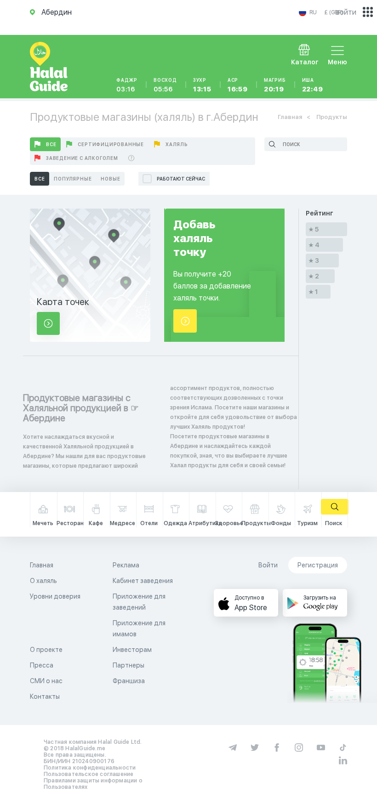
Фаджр (126, 85)
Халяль (177, 144)
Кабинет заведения (143, 580)
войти (346, 12)
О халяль (43, 580)
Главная (290, 116)
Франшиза (129, 681)
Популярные (72, 178)
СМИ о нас (46, 681)
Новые (110, 178)
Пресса (41, 665)
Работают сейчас (181, 178)
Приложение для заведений (139, 602)
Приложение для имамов (139, 628)
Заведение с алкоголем (82, 158)
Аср (238, 85)
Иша (312, 85)
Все (51, 144)
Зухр (202, 85)
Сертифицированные (111, 144)
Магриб (275, 85)
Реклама (126, 565)
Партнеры (128, 665)
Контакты (45, 696)
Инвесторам (132, 649)
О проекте (46, 649)
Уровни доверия (55, 596)
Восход (165, 85)
